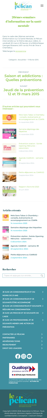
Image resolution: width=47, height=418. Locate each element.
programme (20, 51)
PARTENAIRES (9, 338)
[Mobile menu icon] (41, 5)
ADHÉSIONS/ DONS (11, 341)
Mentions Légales (24, 413)
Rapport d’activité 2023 (29, 187)
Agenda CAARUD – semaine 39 (31, 159)
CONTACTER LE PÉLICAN (13, 334)
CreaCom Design (35, 416)
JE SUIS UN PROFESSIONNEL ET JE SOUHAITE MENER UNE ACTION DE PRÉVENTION (18, 323)
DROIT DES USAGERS (12, 348)
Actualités (22, 60)
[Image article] (9, 119)
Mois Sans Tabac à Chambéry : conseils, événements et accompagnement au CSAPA (31, 117)
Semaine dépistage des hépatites (29, 130)
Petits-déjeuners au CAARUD (31, 172)
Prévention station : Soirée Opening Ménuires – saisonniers (30, 145)
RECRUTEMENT (9, 345)
